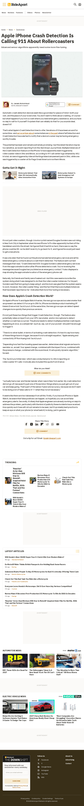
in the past (53, 133)
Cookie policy (36, 798)
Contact (69, 763)
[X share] (31, 424)
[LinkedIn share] (36, 424)
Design (14, 596)
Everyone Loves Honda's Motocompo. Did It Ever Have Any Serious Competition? (38, 586)
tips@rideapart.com (52, 438)
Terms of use (59, 798)
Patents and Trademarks (20, 581)
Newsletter (46, 13)
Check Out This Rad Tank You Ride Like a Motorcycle (26, 579)
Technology (20, 30)
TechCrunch (41, 416)
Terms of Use (16, 787)
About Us (69, 756)
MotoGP (14, 605)
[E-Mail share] (57, 424)
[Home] (18, 4)
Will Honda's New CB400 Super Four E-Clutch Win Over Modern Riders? (34, 557)
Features (19, 13)
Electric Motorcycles (18, 574)
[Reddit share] (47, 424)
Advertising (70, 760)
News (4, 13)
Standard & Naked (18, 559)
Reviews (11, 13)
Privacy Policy (23, 785)
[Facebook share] (26, 424)
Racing (14, 567)
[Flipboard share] (42, 424)
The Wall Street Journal (27, 416)
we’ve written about (25, 133)
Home (3, 30)
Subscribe (16, 781)
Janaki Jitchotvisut (21, 103)
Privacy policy (25, 798)
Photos (37, 13)
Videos (29, 13)
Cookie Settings (47, 798)
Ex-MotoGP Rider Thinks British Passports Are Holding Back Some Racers (35, 564)
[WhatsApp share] (52, 424)
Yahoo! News (13, 416)
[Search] (75, 4)
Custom (14, 589)
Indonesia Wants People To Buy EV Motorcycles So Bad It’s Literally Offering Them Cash (42, 572)
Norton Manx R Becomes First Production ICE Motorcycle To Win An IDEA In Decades (40, 594)
